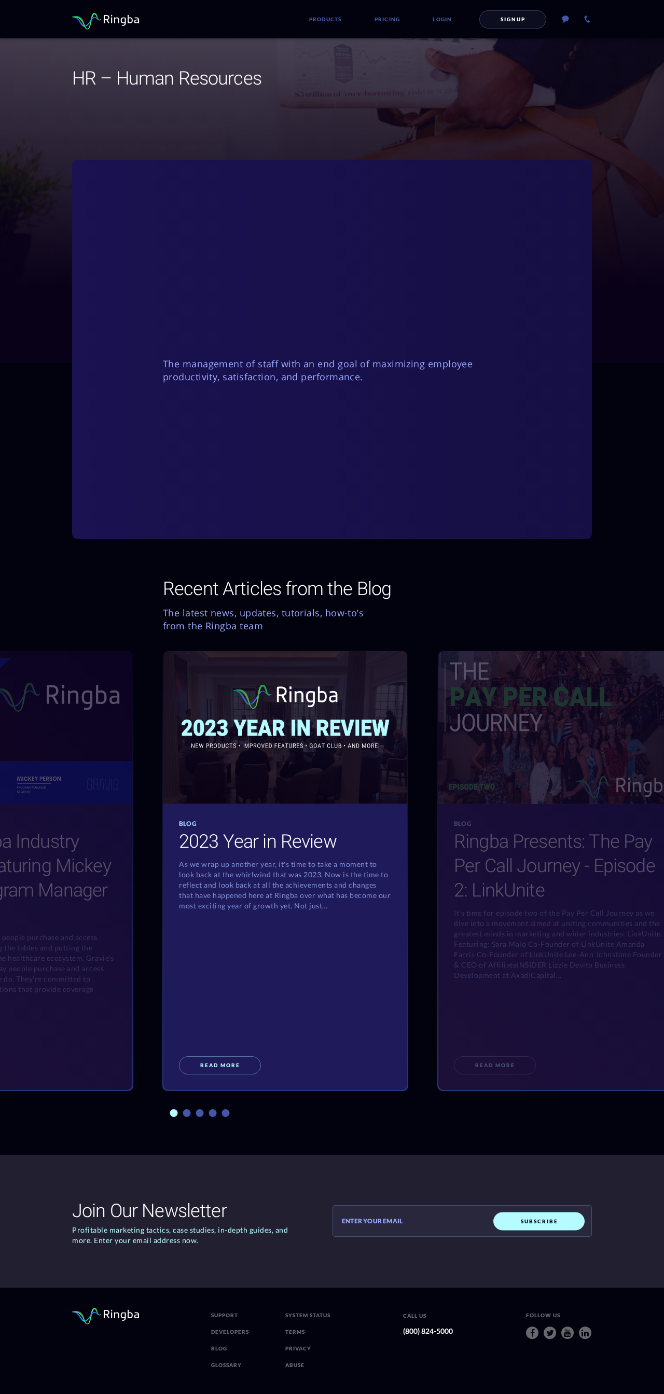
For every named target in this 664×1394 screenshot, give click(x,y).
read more (220, 1065)
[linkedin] (585, 1333)
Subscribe (539, 1221)
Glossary (226, 1365)
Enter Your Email (372, 1221)
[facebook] (532, 1333)
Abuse (295, 1365)
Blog (219, 1348)
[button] (174, 1113)
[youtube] (567, 1333)
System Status (307, 1315)
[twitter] (550, 1333)
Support (224, 1315)
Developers (230, 1332)
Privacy (298, 1348)
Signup (513, 19)
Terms (295, 1332)
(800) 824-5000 (428, 1331)
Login (442, 19)
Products (325, 19)
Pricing (387, 19)
